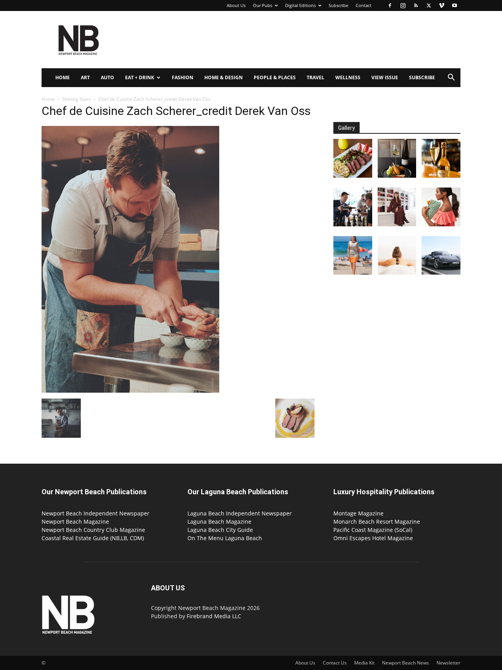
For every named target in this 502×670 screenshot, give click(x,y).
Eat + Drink (139, 77)
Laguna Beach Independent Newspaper (239, 513)
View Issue (384, 77)
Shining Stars (76, 99)
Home (62, 77)
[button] (451, 78)
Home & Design (223, 77)
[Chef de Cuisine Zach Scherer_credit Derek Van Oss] (130, 390)
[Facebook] (390, 5)
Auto (107, 77)
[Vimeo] (441, 5)
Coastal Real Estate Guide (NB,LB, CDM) (93, 538)
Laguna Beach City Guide (220, 529)
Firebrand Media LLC (214, 616)
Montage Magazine (358, 513)
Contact (363, 5)
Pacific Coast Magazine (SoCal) (372, 529)
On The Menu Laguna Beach (224, 538)
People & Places (275, 77)
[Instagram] (403, 5)
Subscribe (338, 5)
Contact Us (335, 662)
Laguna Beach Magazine (219, 521)
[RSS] (416, 5)
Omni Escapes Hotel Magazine (373, 538)
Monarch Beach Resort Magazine (376, 521)
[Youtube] (454, 5)
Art (85, 77)
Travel (315, 77)
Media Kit (364, 662)
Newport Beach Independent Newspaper (95, 513)
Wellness (347, 77)
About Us (236, 5)
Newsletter (448, 662)
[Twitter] (429, 5)
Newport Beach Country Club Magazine (93, 529)
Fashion (182, 77)
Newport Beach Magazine (75, 521)
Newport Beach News (405, 662)
